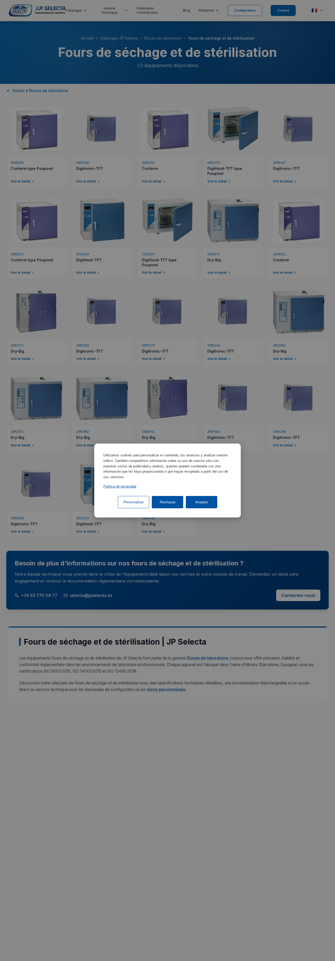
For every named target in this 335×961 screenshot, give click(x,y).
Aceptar (201, 502)
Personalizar (133, 502)
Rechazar (168, 502)
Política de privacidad (119, 486)
